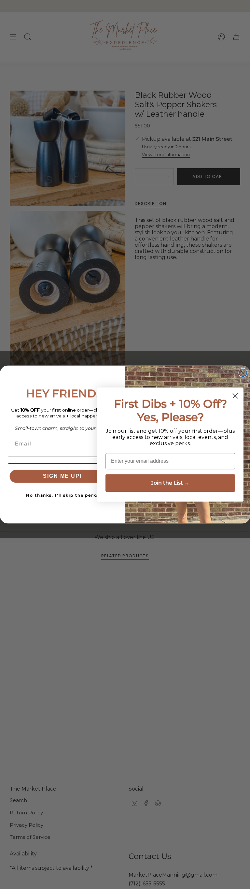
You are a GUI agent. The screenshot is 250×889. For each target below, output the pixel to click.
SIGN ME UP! (62, 476)
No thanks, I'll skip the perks (62, 495)
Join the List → (170, 483)
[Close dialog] (243, 372)
